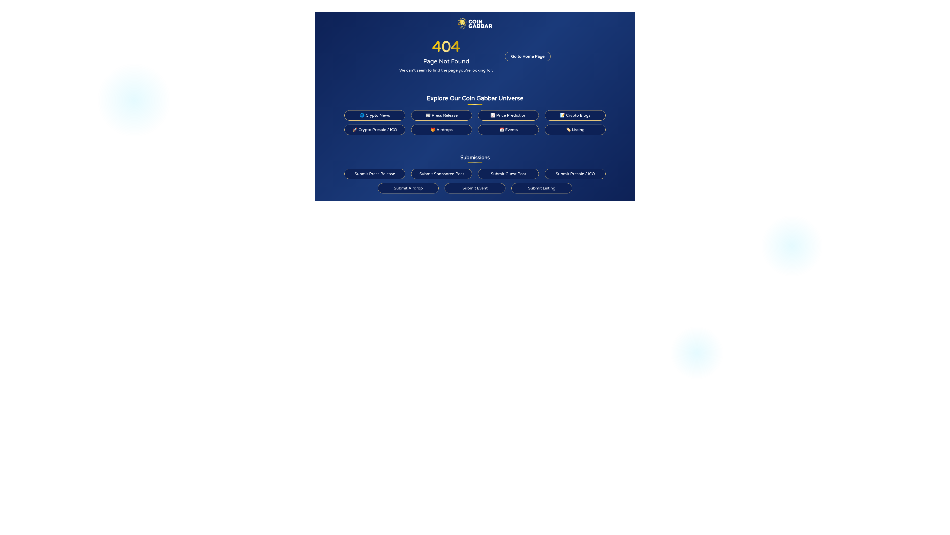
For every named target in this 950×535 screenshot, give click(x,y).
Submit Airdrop (408, 188)
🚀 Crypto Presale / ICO (375, 129)
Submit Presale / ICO (575, 173)
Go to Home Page (528, 56)
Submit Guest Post (508, 173)
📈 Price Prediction (508, 115)
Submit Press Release (375, 173)
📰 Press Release (442, 115)
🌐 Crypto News (375, 115)
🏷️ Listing (575, 129)
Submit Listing (541, 188)
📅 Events (508, 129)
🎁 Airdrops (441, 129)
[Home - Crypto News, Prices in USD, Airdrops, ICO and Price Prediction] (475, 23)
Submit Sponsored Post (441, 173)
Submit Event (475, 188)
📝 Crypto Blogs (575, 115)
